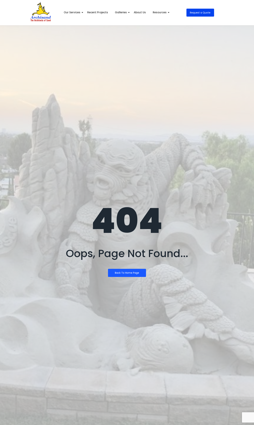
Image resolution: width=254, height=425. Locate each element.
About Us (140, 12)
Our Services (72, 12)
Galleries (121, 12)
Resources (160, 12)
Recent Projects (97, 12)
